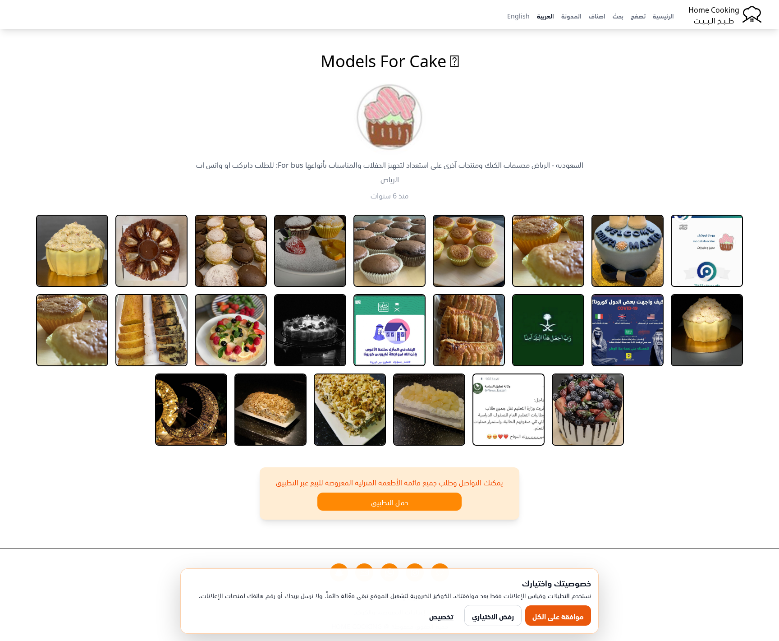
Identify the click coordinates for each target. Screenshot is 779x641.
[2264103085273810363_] (310, 251)
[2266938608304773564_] (627, 330)
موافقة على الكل (558, 616)
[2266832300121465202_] (72, 251)
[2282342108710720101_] (231, 330)
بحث (618, 15)
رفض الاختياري (493, 616)
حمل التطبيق (389, 501)
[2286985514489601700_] (72, 330)
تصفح (638, 15)
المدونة (571, 15)
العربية (545, 15)
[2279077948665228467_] (469, 330)
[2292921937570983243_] (429, 410)
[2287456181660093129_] (588, 410)
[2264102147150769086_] (389, 251)
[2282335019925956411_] (389, 330)
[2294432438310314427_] (270, 410)
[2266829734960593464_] (151, 251)
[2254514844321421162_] (627, 251)
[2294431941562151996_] (350, 410)
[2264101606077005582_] (469, 251)
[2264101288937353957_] (548, 251)
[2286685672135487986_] (151, 330)
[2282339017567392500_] (310, 330)
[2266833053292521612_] (707, 330)
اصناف (597, 15)
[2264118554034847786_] (231, 251)
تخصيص (441, 616)
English (518, 15)
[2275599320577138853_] (548, 330)
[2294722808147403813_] (191, 410)
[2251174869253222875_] (707, 251)
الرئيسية (663, 15)
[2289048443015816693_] (508, 410)
